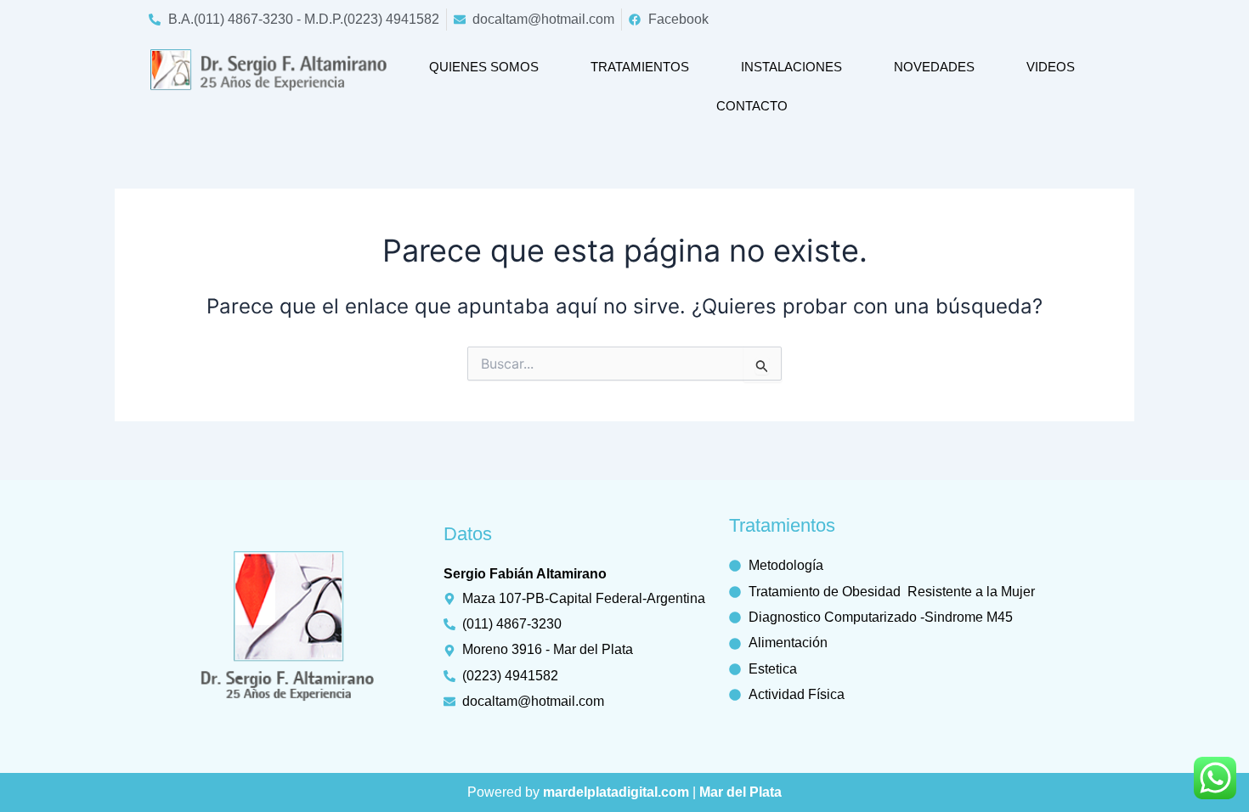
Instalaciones (791, 66)
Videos (1050, 66)
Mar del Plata (740, 792)
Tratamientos (640, 66)
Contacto (752, 106)
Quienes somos (484, 66)
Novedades (934, 66)
